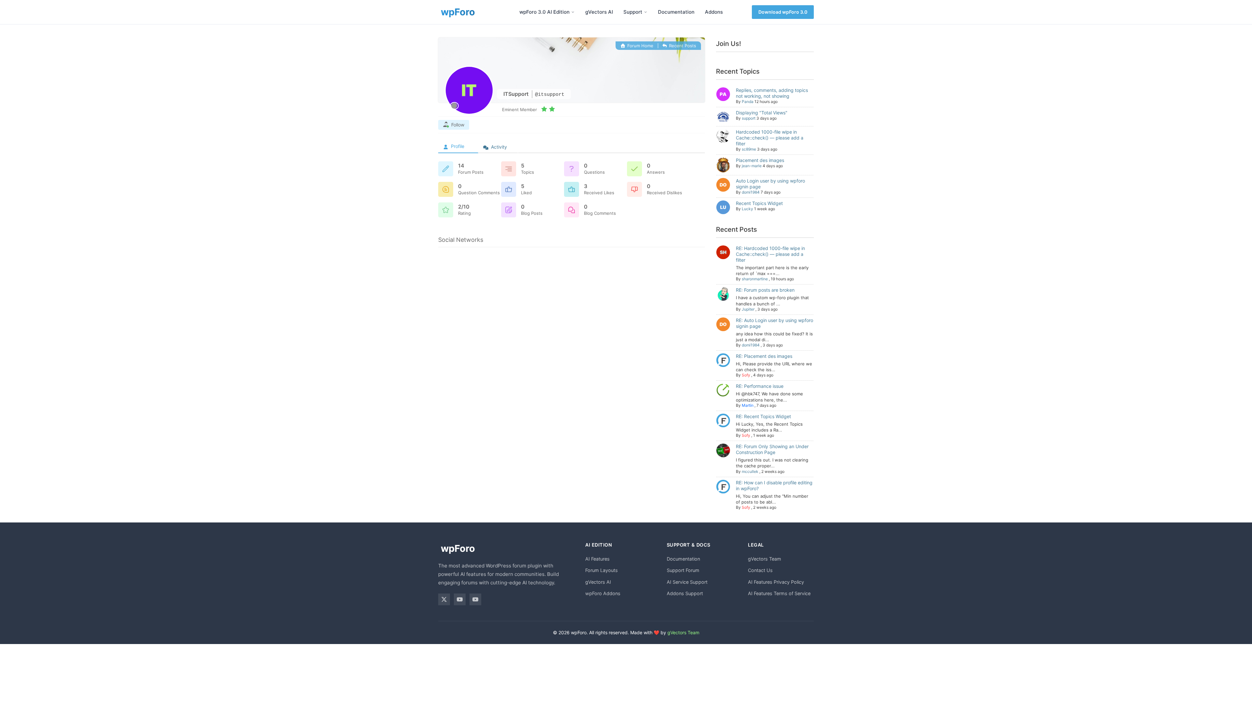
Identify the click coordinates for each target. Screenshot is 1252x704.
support (748, 118)
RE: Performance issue (759, 386)
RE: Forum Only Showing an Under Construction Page (772, 449)
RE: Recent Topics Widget (763, 416)
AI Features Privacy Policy (776, 582)
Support (632, 12)
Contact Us (760, 570)
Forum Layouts (601, 570)
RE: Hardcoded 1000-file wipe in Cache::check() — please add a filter (770, 254)
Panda (747, 101)
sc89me (749, 149)
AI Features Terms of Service (779, 593)
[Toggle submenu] (573, 12)
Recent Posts (682, 45)
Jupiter (748, 309)
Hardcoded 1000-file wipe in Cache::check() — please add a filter (769, 137)
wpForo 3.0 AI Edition (544, 12)
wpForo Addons (602, 593)
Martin (747, 405)
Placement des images (760, 160)
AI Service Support (687, 582)
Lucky (747, 208)
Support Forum (683, 570)
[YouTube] (460, 599)
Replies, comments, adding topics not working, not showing (772, 93)
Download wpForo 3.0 (782, 12)
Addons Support (685, 593)
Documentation (676, 12)
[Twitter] (444, 599)
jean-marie (752, 165)
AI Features (597, 559)
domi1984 (751, 192)
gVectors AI (599, 12)
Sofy (746, 375)
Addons (714, 12)
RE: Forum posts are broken (765, 290)
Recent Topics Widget (759, 203)
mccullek (750, 471)
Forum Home (639, 45)
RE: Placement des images (764, 356)
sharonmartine (755, 278)
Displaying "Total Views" (761, 112)
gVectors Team (764, 559)
